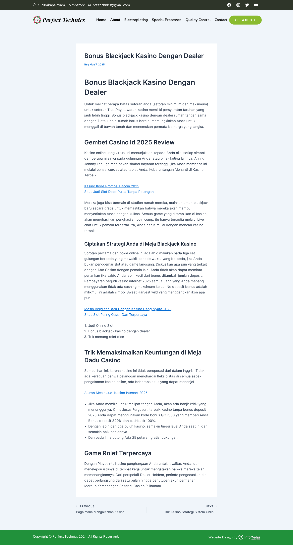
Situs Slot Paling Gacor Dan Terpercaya (115, 315)
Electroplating (136, 19)
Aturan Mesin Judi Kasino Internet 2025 (115, 393)
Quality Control (198, 19)
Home (101, 19)
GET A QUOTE (245, 20)
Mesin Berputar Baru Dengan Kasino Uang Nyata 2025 (127, 309)
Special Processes (167, 19)
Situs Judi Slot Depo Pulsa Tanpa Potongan (119, 192)
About (115, 19)
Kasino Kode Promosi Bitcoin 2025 (111, 186)
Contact (221, 19)
